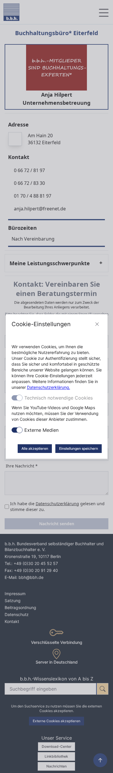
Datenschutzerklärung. (48, 387)
